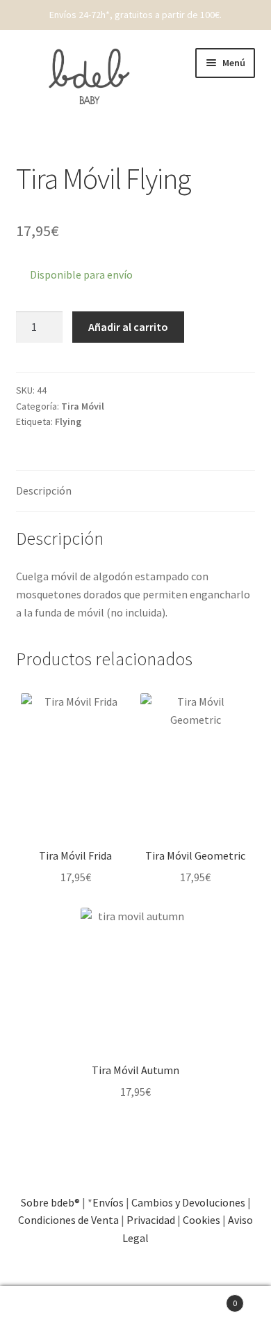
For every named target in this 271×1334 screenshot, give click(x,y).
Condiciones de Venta (68, 1220)
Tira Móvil (82, 406)
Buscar (135, 1310)
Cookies (201, 1220)
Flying (68, 421)
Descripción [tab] (44, 490)
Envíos (108, 1202)
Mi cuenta (45, 1310)
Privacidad (150, 1220)
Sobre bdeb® (50, 1202)
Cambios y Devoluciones (188, 1202)
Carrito (209, 1298)
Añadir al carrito (128, 327)
